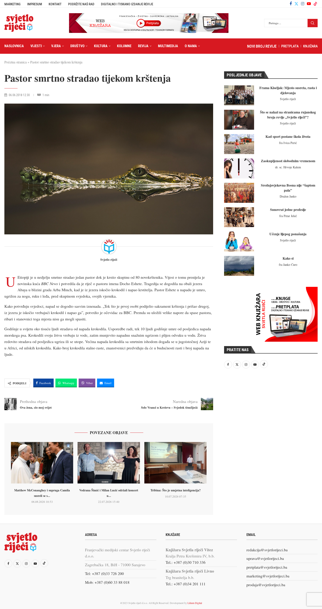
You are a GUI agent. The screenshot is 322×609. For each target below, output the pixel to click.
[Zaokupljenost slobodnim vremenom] (239, 168)
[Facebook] (290, 4)
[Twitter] (296, 4)
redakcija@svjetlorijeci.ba (267, 549)
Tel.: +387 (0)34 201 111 (185, 583)
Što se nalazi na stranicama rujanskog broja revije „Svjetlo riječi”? (288, 114)
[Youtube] (309, 4)
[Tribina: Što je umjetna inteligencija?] (175, 463)
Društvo (77, 46)
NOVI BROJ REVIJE (262, 46)
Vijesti (36, 46)
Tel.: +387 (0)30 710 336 (185, 562)
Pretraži (313, 23)
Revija (143, 46)
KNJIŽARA (310, 46)
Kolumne (124, 46)
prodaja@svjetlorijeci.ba (265, 584)
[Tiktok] (315, 4)
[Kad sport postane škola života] (239, 144)
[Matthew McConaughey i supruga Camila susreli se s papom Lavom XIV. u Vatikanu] (42, 463)
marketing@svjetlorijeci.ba (267, 575)
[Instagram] (302, 4)
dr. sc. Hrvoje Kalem (288, 167)
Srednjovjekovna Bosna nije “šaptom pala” (288, 187)
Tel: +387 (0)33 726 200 (104, 573)
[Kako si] (239, 266)
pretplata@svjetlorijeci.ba (266, 567)
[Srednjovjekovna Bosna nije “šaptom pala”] (239, 193)
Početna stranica (15, 62)
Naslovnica (14, 46)
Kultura (101, 46)
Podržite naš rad (81, 4)
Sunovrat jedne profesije (288, 209)
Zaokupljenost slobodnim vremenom (288, 160)
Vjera (56, 46)
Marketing (12, 4)
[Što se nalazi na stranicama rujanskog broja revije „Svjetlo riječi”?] (239, 120)
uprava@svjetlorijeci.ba (265, 558)
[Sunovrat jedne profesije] (239, 217)
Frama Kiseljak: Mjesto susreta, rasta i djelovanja (288, 90)
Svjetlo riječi (108, 260)
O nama (191, 46)
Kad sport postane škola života (287, 136)
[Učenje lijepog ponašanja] (239, 242)
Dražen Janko (288, 196)
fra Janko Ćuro (288, 264)
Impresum (34, 4)
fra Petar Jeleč (288, 216)
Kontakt (55, 4)
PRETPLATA (290, 46)
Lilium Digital (195, 603)
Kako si (288, 258)
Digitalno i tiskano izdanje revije (127, 4)
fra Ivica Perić (288, 143)
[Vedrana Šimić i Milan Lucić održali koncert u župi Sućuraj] (109, 463)
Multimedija (168, 46)
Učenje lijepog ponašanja (287, 233)
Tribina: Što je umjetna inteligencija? (175, 490)
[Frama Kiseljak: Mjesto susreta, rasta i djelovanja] (239, 95)
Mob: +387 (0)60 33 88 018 (107, 582)
